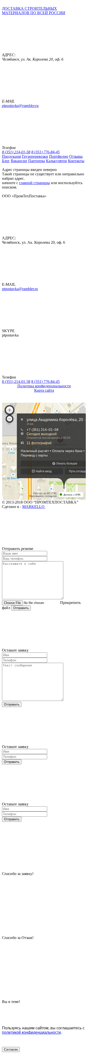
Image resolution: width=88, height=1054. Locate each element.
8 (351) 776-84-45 (45, 152)
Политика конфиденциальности (44, 386)
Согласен (11, 1049)
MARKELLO (33, 507)
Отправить (21, 608)
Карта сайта (44, 390)
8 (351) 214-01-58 (16, 152)
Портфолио (58, 156)
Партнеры (36, 161)
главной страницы (34, 183)
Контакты (76, 161)
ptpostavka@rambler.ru (20, 106)
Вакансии (19, 161)
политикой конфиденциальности (31, 1032)
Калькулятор (56, 161)
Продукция (11, 156)
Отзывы (76, 156)
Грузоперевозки (35, 156)
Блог (6, 161)
